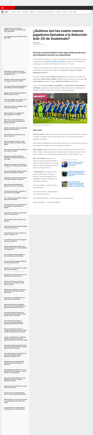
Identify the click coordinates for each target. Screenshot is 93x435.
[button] (87, 8)
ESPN (9, 8)
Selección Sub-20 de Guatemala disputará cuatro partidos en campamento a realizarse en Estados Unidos (76, 184)
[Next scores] (91, 3)
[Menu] (2, 8)
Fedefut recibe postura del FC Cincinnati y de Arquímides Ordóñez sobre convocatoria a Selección (76, 173)
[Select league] (5, 3)
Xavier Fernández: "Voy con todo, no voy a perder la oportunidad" (76, 163)
